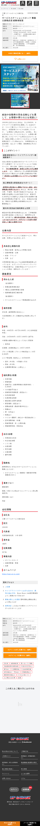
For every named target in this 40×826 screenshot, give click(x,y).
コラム (23, 778)
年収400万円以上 (27, 666)
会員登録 (27, 788)
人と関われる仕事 (9, 678)
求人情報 (24, 769)
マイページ (5, 773)
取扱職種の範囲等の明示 (29, 762)
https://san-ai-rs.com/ (11, 574)
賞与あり (7, 669)
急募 (19, 678)
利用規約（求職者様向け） (28, 757)
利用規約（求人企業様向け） (10, 763)
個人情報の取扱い (8, 769)
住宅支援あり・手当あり (12, 672)
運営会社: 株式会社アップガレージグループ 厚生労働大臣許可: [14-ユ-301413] (20, 803)
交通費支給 (16, 669)
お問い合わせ (6, 778)
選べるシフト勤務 (26, 663)
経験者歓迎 (14, 663)
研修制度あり (26, 672)
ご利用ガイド (6, 756)
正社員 (6, 663)
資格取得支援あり (9, 675)
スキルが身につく (24, 675)
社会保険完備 (27, 669)
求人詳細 (21, 8)
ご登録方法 (24, 751)
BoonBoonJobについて (10, 751)
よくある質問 (25, 773)
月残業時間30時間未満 (11, 666)
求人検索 (13, 8)
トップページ (4, 8)
